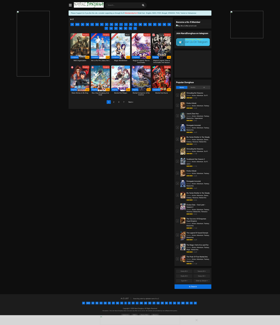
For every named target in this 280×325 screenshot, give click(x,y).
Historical (195, 142)
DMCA (134, 315)
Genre (183, 271)
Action (194, 95)
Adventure (200, 95)
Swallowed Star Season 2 (195, 159)
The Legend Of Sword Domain (197, 233)
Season (201, 271)
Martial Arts (190, 118)
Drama (206, 139)
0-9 (77, 24)
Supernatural (199, 118)
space (188, 164)
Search (193, 287)
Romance (204, 211)
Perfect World (191, 103)
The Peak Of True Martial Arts (197, 257)
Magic (188, 249)
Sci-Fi (206, 95)
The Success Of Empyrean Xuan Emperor (196, 220)
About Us (155, 315)
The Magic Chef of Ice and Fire (197, 245)
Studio (184, 276)
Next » (130, 102)
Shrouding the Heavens (194, 93)
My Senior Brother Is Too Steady (198, 137)
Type (183, 281)
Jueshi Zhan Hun (192, 114)
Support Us (125, 315)
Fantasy (206, 106)
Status (201, 276)
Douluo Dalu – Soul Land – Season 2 (195, 206)
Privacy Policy (144, 315)
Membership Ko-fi (131, 13)
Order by (201, 281)
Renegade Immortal (193, 125)
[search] (143, 5)
